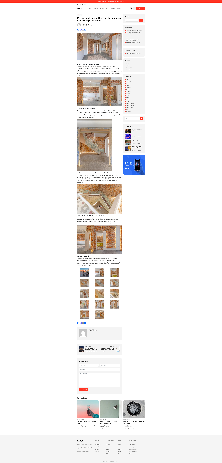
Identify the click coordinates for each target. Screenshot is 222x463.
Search (127, 16)
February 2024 (129, 67)
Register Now (140, 8)
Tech (127, 109)
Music (107, 447)
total (79, 8)
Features (96, 8)
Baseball (120, 449)
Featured (128, 97)
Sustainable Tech (129, 107)
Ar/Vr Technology (133, 451)
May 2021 (128, 69)
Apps (127, 79)
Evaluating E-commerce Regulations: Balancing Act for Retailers (133, 40)
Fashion (127, 95)
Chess (119, 453)
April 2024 (128, 65)
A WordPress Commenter (131, 53)
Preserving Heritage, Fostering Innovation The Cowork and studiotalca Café (91, 350)
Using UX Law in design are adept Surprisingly (134, 422)
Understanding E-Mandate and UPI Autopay (133, 43)
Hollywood (108, 444)
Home (90, 8)
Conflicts (97, 449)
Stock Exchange (98, 453)
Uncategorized (129, 111)
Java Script (131, 447)
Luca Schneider (81, 419)
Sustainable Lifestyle (130, 105)
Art (126, 83)
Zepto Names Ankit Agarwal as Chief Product (137, 135)
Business (119, 8)
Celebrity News (109, 453)
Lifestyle (113, 8)
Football (119, 444)
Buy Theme (142, 4)
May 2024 (128, 63)
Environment (97, 444)
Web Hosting (132, 444)
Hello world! (139, 53)
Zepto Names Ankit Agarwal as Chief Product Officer (133, 33)
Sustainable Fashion (130, 103)
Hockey (119, 451)
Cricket (119, 447)
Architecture (128, 81)
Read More (122, 1)
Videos (107, 449)
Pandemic (97, 447)
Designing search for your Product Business (108, 422)
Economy (128, 93)
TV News (108, 451)
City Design (128, 87)
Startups (127, 101)
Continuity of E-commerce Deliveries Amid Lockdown (134, 36)
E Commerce (128, 91)
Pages (101, 8)
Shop (124, 8)
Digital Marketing (133, 449)
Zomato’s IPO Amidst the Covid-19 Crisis (134, 30)
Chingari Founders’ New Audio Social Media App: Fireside (107, 350)
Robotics (131, 453)
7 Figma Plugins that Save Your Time (87, 422)
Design (107, 8)
